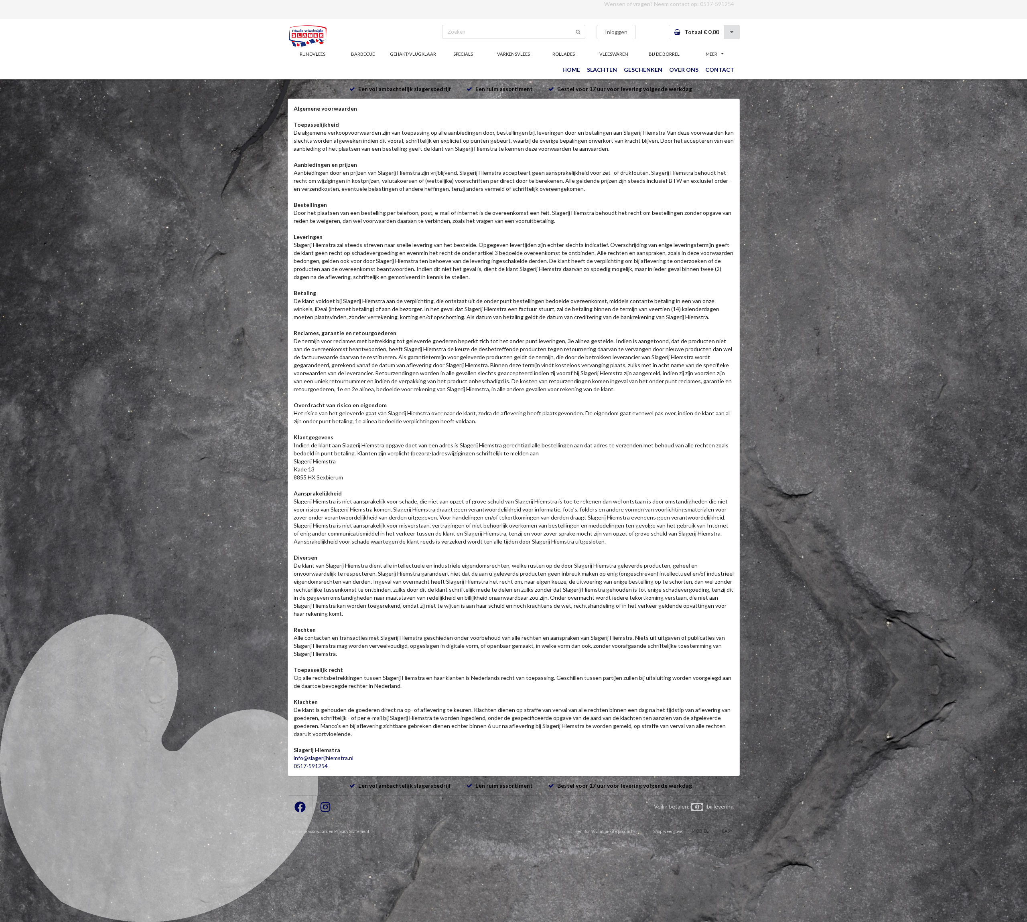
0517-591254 (717, 3)
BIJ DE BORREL (664, 54)
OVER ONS (683, 69)
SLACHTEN (602, 69)
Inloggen (616, 31)
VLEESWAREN (613, 54)
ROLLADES (563, 54)
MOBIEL (700, 830)
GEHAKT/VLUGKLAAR (413, 54)
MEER (711, 54)
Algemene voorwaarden (310, 831)
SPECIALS (463, 54)
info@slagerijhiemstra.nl (323, 757)
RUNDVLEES (312, 54)
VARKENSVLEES (513, 54)
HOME (571, 69)
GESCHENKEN (643, 69)
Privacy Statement (351, 831)
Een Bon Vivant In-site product (604, 831)
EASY (727, 830)
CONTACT (719, 69)
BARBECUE (363, 54)
